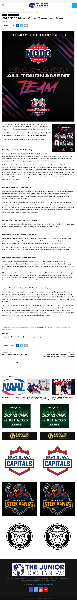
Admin (5, 21)
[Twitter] (36, 589)
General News (11, 15)
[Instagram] (41, 589)
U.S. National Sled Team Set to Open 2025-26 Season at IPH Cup (38, 398)
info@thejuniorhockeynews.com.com (42, 584)
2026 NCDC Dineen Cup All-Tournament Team (23, 327)
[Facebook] (31, 589)
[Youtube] (46, 589)
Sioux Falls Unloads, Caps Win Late (14, 355)
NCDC (17, 15)
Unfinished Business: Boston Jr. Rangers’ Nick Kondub (62, 398)
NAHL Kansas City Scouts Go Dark (13, 397)
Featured (5, 15)
